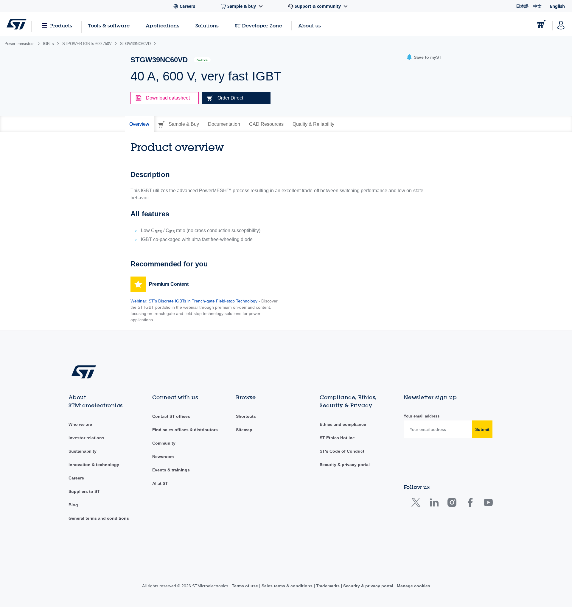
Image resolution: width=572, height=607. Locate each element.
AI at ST (160, 483)
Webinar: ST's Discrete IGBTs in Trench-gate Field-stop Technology (193, 301)
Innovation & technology (94, 464)
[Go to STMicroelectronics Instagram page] (452, 503)
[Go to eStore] (541, 24)
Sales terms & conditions (287, 585)
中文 (537, 6)
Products (61, 25)
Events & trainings (171, 470)
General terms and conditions (99, 518)
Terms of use (245, 585)
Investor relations (86, 437)
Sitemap (244, 429)
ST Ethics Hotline (337, 437)
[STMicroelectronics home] (17, 24)
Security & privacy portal (345, 464)
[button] (424, 57)
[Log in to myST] (561, 24)
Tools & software (109, 25)
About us (309, 25)
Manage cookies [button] (413, 585)
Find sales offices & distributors (185, 429)
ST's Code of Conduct (342, 451)
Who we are (80, 424)
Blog (73, 504)
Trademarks (328, 585)
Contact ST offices (171, 416)
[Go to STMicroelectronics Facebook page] (470, 503)
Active (202, 59)
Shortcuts (246, 416)
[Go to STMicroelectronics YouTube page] (488, 503)
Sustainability (83, 451)
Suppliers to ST (84, 491)
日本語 (522, 6)
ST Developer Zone (258, 25)
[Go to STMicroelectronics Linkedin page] (434, 503)
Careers (76, 478)
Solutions (207, 25)
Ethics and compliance (343, 424)
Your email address (421, 416)
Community (163, 443)
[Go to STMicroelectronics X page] (417, 503)
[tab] (139, 124)
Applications (162, 25)
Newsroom (163, 456)
